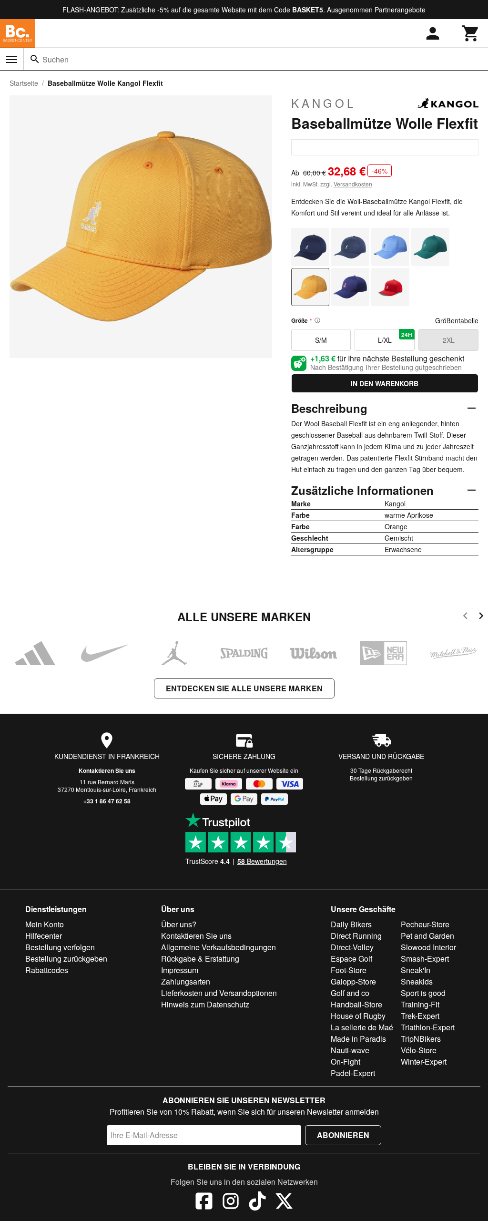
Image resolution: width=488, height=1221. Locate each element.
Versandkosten (353, 184)
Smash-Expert (425, 958)
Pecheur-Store (425, 924)
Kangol (323, 103)
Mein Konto (44, 924)
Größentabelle (456, 320)
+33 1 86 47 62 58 (107, 801)
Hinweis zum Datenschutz (205, 1004)
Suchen (55, 59)
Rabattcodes (46, 969)
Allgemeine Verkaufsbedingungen (218, 947)
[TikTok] (257, 1202)
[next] (481, 617)
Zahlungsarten (185, 981)
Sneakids (417, 981)
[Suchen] (35, 59)
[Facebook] (204, 1202)
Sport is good (423, 992)
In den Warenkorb (384, 383)
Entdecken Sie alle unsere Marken (244, 688)
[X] (284, 1202)
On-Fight (345, 1061)
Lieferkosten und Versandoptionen (219, 992)
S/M (321, 340)
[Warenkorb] (470, 33)
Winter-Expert (424, 1061)
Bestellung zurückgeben (381, 778)
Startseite (24, 83)
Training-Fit (420, 1004)
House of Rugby (358, 1015)
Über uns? (178, 924)
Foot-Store (348, 969)
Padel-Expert (353, 1072)
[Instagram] (230, 1202)
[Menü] (11, 59)
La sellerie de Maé (362, 1027)
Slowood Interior (428, 947)
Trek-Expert (420, 1015)
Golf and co (350, 992)
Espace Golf (351, 958)
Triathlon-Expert (428, 1027)
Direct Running (356, 935)
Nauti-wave (350, 1050)
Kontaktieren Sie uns (107, 770)
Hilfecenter (43, 935)
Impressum (179, 969)
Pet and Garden (427, 935)
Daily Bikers (351, 924)
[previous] (465, 617)
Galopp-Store (353, 981)
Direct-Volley (352, 947)
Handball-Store (356, 1004)
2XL (449, 340)
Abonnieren (343, 1134)
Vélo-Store (419, 1050)
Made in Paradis (358, 1038)
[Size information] (317, 320)
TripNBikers (421, 1038)
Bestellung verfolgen (60, 947)
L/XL (395, 337)
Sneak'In (415, 969)
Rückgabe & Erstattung (200, 958)
